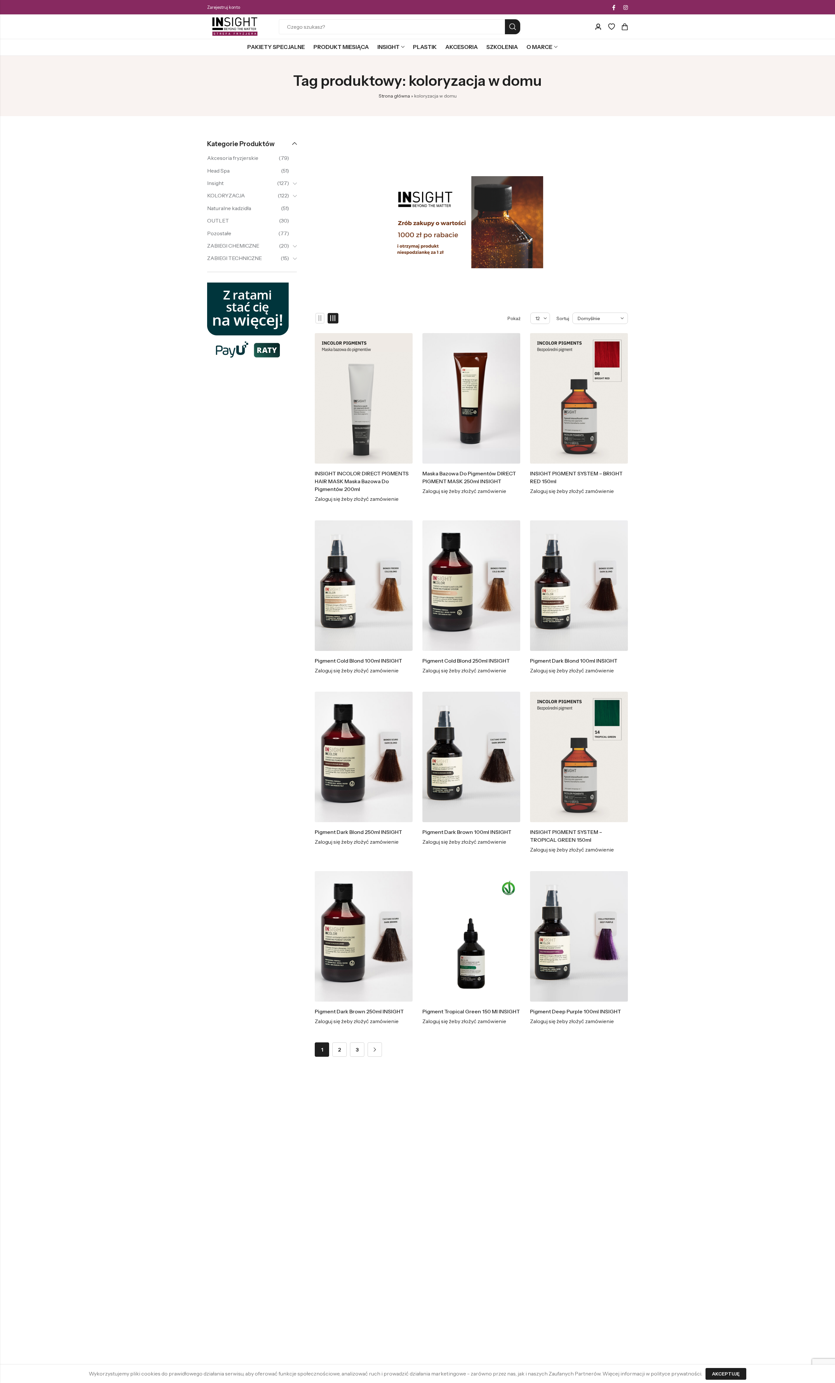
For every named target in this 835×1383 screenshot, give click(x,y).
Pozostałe (219, 233)
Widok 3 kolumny (333, 318)
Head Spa (218, 170)
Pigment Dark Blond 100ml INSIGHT (573, 660)
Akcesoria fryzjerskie (232, 158)
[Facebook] (613, 7)
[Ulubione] (611, 27)
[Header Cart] (624, 27)
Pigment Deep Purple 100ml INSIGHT (575, 1011)
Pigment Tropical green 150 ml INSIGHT (471, 1011)
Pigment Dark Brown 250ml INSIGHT (359, 1011)
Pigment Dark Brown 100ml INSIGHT (466, 832)
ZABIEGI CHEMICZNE (233, 245)
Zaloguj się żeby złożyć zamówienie (357, 499)
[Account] (598, 27)
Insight (215, 183)
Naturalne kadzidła (229, 208)
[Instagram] (625, 7)
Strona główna (394, 96)
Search (512, 26)
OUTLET (218, 220)
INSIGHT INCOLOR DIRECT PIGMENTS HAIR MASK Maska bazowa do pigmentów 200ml (362, 481)
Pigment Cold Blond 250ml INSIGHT (466, 660)
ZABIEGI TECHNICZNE (234, 258)
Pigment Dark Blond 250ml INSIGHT (358, 832)
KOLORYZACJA (226, 195)
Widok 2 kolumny (320, 318)
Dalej (375, 1049)
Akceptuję (726, 1374)
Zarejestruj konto (223, 7)
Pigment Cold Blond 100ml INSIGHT (358, 660)
